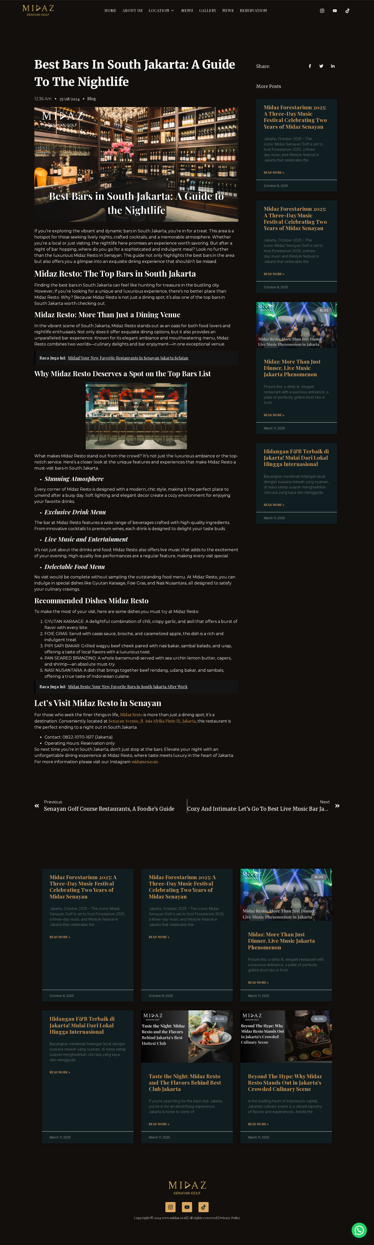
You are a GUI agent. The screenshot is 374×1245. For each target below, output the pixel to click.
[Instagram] (320, 10)
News (228, 10)
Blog (91, 98)
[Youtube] (333, 10)
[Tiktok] (346, 10)
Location (159, 10)
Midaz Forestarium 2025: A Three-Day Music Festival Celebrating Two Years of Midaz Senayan (295, 116)
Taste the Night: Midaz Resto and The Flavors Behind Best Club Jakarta (185, 1082)
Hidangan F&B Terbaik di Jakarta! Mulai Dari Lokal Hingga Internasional (296, 457)
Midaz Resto (131, 714)
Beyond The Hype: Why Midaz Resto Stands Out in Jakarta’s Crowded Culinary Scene (285, 1082)
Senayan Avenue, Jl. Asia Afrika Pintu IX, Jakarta (152, 721)
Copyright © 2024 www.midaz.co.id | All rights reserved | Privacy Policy (187, 1218)
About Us (133, 10)
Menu (187, 10)
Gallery (207, 10)
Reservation (253, 10)
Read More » (274, 172)
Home (111, 10)
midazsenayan (145, 761)
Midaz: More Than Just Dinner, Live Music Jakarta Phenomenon (292, 368)
